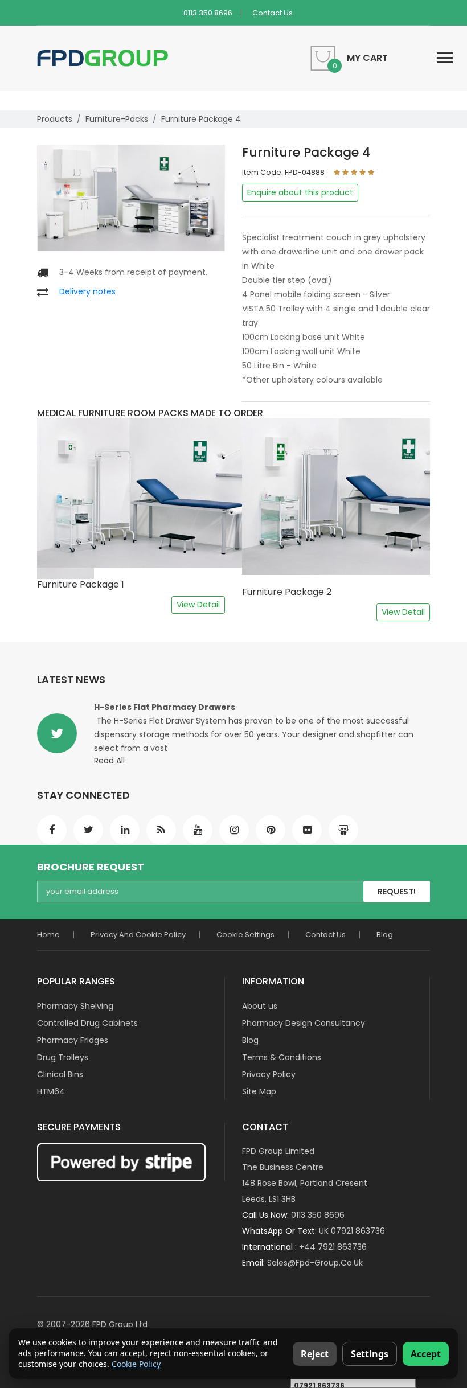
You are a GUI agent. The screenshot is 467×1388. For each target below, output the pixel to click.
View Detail (198, 604)
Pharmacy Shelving (75, 1006)
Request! (397, 891)
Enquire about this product (300, 192)
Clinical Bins (60, 1074)
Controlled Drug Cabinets (87, 1023)
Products (54, 119)
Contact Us (272, 13)
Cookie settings (245, 934)
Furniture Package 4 (201, 119)
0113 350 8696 (207, 13)
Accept (426, 1354)
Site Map (259, 1091)
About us (259, 1006)
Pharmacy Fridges (72, 1040)
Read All (109, 760)
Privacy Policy (269, 1074)
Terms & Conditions (281, 1057)
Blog (384, 934)
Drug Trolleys (62, 1057)
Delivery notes (87, 291)
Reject (315, 1354)
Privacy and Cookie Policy (138, 934)
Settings (369, 1354)
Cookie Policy (136, 1363)
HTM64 (51, 1091)
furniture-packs (116, 119)
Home (48, 934)
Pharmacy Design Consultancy (303, 1023)
